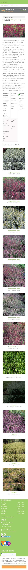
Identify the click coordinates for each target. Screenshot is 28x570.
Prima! (14, 567)
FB (2, 534)
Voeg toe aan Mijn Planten (18, 20)
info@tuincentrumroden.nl (8, 531)
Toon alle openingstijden (7, 517)
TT (5, 534)
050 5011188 (23, 11)
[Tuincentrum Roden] (7, 9)
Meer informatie (22, 563)
